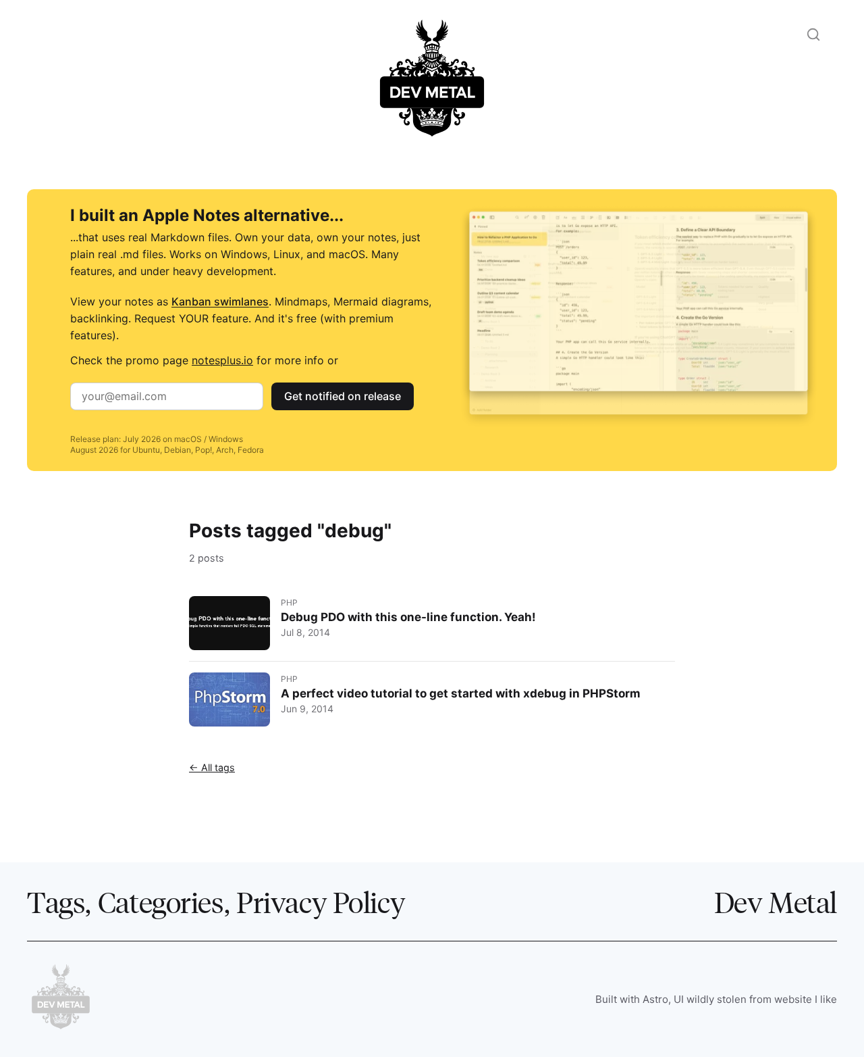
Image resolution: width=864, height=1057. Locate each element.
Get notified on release (342, 396)
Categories (161, 901)
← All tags (212, 767)
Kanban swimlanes (220, 301)
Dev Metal (775, 901)
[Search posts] (813, 34)
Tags (56, 901)
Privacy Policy (320, 901)
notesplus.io (222, 360)
